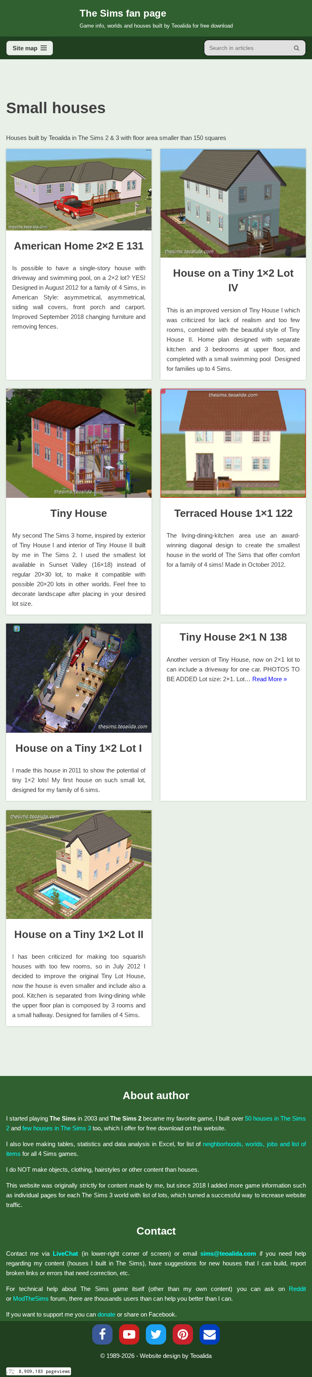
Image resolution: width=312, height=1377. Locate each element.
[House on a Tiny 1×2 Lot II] (79, 864)
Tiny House (78, 513)
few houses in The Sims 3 (56, 1128)
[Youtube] (129, 1334)
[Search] (297, 48)
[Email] (209, 1334)
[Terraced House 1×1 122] (233, 443)
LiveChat (65, 1253)
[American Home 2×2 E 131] (79, 189)
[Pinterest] (183, 1334)
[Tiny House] (79, 443)
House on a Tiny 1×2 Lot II (78, 934)
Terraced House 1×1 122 (233, 513)
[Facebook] (102, 1334)
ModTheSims (31, 1298)
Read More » (269, 679)
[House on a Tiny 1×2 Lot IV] (233, 203)
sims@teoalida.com (228, 1253)
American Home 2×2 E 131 (78, 246)
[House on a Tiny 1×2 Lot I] (79, 678)
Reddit (297, 1288)
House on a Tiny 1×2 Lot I (78, 748)
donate (106, 1314)
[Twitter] (156, 1334)
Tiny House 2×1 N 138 (233, 637)
